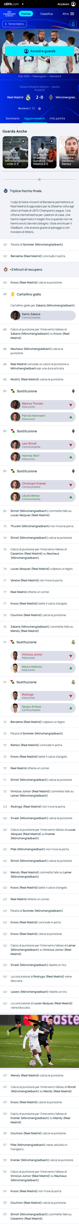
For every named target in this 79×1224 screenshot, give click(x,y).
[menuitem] (27, 14)
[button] (67, 14)
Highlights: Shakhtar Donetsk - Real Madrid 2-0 (43, 159)
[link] (26, 14)
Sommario (12, 118)
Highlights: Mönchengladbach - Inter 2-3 (18, 161)
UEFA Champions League (9, 13)
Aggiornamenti (34, 118)
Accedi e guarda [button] (42, 51)
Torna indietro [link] (16, 24)
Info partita (57, 118)
